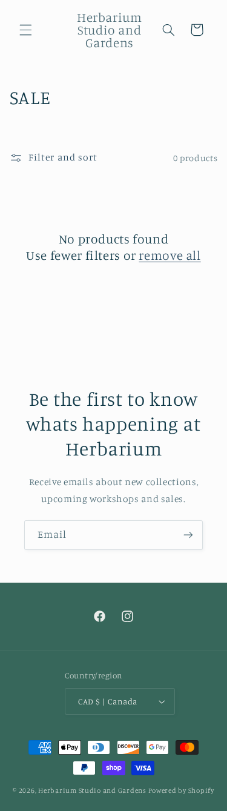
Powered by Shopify (181, 790)
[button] (25, 30)
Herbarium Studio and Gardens (92, 790)
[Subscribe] (188, 535)
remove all (169, 255)
